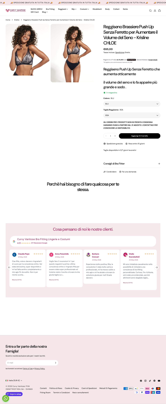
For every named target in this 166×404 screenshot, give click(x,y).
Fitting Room (45, 392)
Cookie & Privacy (72, 388)
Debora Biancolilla (144, 255)
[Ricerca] (150, 10)
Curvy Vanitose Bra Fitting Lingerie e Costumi (43, 239)
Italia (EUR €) (14, 380)
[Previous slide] (9, 267)
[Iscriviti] (55, 362)
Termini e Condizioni (61, 392)
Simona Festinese (107, 255)
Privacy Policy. (39, 369)
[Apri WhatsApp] (5, 398)
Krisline (16, 20)
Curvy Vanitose (18, 386)
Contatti (43, 388)
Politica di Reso (55, 388)
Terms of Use (28, 369)
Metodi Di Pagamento (108, 388)
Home (8, 20)
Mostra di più (28, 283)
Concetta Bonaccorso (34, 255)
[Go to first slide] (156, 267)
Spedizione (119, 52)
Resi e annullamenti (80, 392)
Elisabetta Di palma (71, 255)
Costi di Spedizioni (89, 388)
